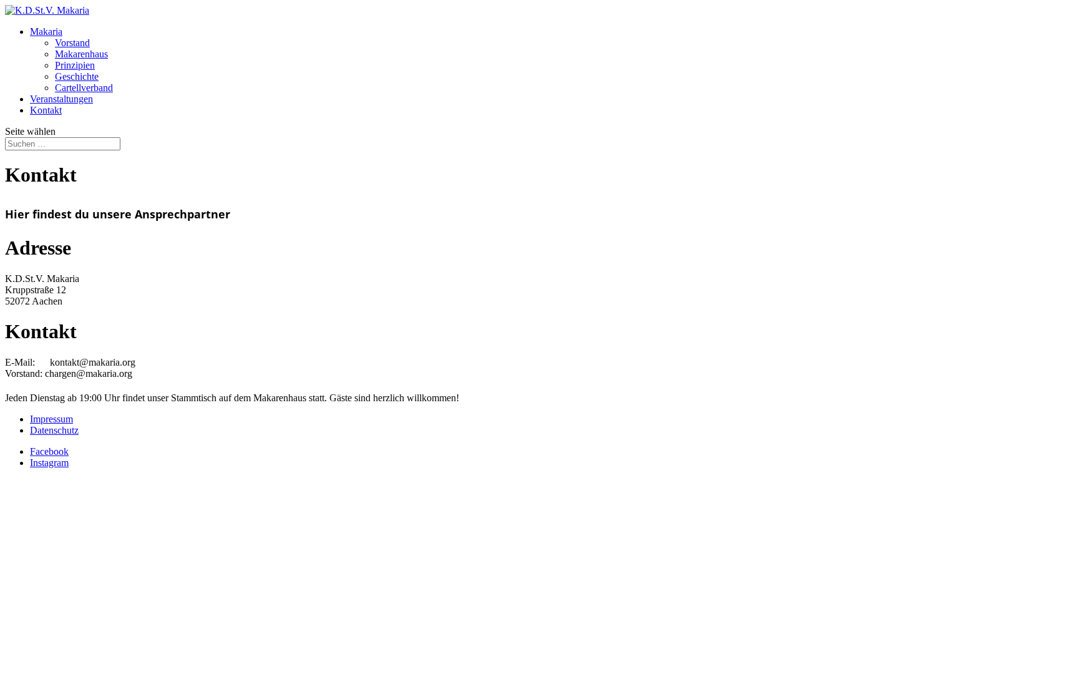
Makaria (46, 31)
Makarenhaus (81, 54)
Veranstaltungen (61, 99)
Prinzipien (75, 65)
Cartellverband (84, 87)
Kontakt (46, 110)
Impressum (51, 419)
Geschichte (77, 76)
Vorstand (72, 42)
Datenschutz (54, 430)
